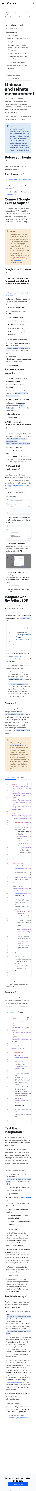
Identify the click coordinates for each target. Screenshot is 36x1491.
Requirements (13, 35)
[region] (18, 636)
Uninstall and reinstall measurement (17, 17)
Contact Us (18, 1484)
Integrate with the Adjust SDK (16, 65)
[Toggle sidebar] (3, 3)
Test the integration (13, 75)
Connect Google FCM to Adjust (17, 39)
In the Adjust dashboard (16, 62)
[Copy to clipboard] (28, 628)
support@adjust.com (14, 1382)
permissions (11, 194)
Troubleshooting (14, 78)
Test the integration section (17, 1418)
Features (8, 15)
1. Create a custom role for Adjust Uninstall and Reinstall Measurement (18, 47)
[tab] (10, 778)
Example (11, 69)
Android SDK (24, 13)
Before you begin (12, 32)
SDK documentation (11, 13)
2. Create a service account (17, 53)
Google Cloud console (16, 42)
